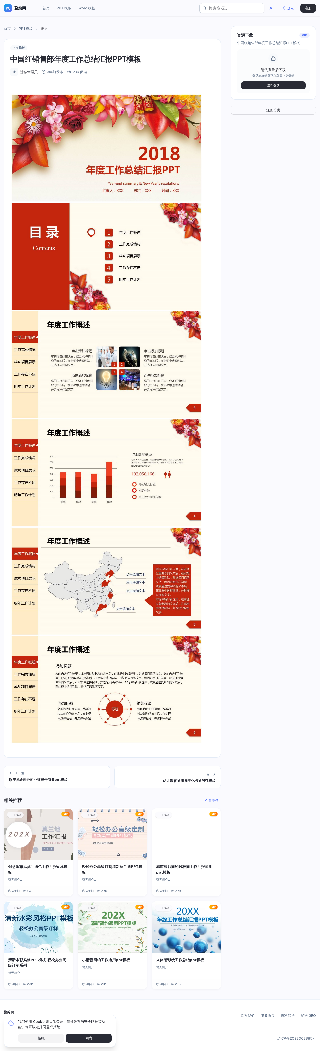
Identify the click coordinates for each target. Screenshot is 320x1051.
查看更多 (212, 800)
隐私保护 (288, 1015)
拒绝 (41, 1038)
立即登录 (274, 85)
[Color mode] (271, 8)
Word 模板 (86, 8)
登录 (290, 8)
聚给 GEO (308, 1015)
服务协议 (268, 1015)
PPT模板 (26, 28)
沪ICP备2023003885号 (296, 1038)
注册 (308, 8)
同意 (89, 1038)
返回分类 (273, 110)
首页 (46, 8)
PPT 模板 (64, 8)
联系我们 (248, 1015)
